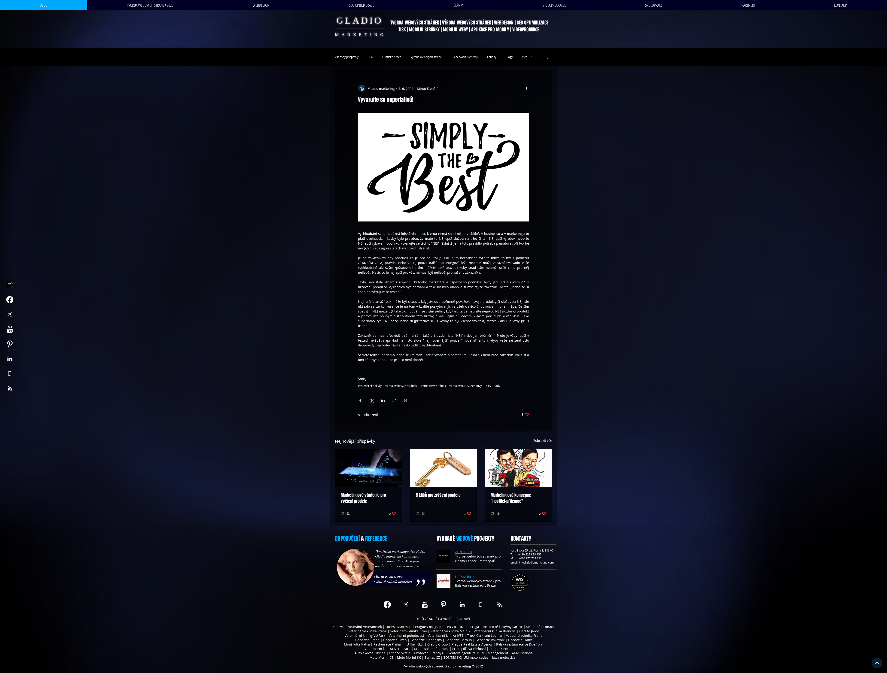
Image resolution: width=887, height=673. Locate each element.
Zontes (430, 657)
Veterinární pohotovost (406, 635)
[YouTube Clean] (9, 329)
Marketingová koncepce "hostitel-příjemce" (511, 498)
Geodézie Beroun (459, 640)
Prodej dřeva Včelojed (469, 648)
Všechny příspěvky (346, 57)
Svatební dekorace (540, 626)
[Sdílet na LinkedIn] (383, 400)
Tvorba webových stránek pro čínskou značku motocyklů (478, 558)
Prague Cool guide (429, 626)
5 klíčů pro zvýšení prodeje (438, 495)
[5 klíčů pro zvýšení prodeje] (443, 468)
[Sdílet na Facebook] (360, 400)
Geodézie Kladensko (426, 640)
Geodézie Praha (367, 640)
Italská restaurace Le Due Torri (519, 644)
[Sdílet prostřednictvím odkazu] (394, 400)
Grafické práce (391, 57)
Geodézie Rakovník (490, 640)
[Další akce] (526, 88)
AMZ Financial (523, 653)
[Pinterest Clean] (9, 344)
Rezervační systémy (465, 57)
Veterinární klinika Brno (408, 631)
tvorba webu (457, 386)
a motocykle (506, 657)
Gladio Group (437, 644)
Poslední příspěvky (370, 386)
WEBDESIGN (503, 22)
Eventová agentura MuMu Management (477, 653)
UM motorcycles (476, 657)
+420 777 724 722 (530, 558)
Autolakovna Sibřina (370, 653)
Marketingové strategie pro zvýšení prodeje (363, 498)
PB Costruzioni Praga (463, 626)
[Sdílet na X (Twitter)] (371, 400)
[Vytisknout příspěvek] (405, 400)
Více (524, 57)
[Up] (877, 663)
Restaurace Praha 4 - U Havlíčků (398, 644)
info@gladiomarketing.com (536, 562)
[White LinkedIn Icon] (9, 358)
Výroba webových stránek (426, 57)
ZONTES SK (452, 657)
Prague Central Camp (505, 648)
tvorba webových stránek (401, 386)
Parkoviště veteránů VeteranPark (357, 626)
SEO (370, 57)
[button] (546, 57)
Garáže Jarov (529, 631)
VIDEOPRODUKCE (526, 29)
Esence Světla (399, 653)
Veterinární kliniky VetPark (365, 635)
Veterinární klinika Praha (368, 631)
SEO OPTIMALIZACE (532, 22)
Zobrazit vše (542, 440)
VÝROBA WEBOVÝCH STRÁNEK (466, 22)
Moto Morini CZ (381, 657)
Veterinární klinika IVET (445, 635)
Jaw (494, 657)
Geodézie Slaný (520, 640)
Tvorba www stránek (432, 386)
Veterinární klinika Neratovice (387, 648)
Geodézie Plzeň (395, 640)
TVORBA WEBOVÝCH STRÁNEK (414, 22)
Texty (487, 386)
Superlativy (474, 386)
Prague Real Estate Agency (472, 644)
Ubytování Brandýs (428, 653)
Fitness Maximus (398, 626)
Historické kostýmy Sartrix (502, 626)
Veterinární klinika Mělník (450, 631)
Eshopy (491, 57)
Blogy (509, 57)
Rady (497, 386)
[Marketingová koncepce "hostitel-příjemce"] (518, 468)
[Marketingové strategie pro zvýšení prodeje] (368, 468)
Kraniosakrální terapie (431, 648)
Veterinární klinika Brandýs (495, 631)
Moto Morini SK (409, 657)
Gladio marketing (457, 666)
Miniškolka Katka (357, 644)
